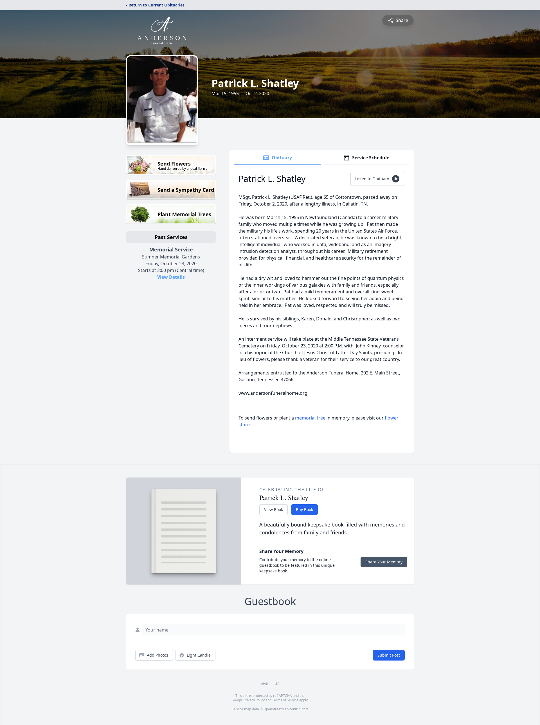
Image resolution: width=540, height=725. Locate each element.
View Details (171, 277)
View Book (273, 509)
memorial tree (310, 418)
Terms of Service (285, 700)
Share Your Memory (383, 562)
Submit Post (388, 655)
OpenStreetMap (276, 709)
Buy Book (304, 509)
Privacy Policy (254, 700)
